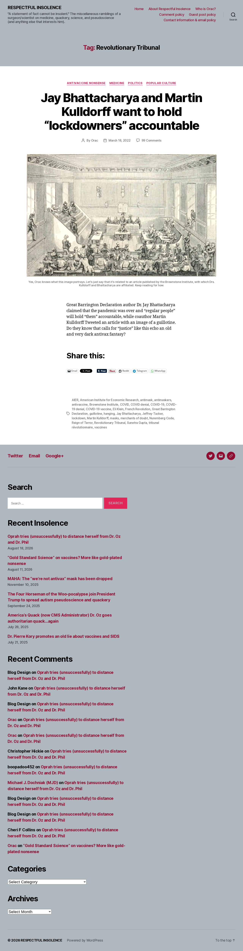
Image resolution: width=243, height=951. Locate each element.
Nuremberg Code (161, 418)
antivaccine (80, 404)
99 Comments (151, 140)
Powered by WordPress (85, 940)
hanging (109, 413)
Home (139, 9)
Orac (94, 140)
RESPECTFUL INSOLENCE (34, 7)
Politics (135, 83)
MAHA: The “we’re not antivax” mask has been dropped (60, 578)
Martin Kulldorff (97, 418)
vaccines (100, 427)
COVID (124, 404)
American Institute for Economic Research (109, 400)
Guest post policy (202, 15)
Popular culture (161, 83)
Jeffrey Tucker (152, 413)
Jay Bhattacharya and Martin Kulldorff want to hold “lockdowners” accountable (121, 111)
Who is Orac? (205, 9)
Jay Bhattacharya (128, 413)
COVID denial (140, 404)
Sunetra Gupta (137, 423)
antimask (146, 400)
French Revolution (137, 409)
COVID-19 (157, 404)
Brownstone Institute (103, 404)
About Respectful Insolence (169, 9)
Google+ (55, 456)
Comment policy (171, 15)
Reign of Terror (82, 423)
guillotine (95, 413)
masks (114, 418)
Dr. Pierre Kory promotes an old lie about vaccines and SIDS (63, 636)
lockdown (78, 418)
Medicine (116, 83)
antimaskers (162, 400)
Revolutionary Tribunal (109, 423)
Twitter (15, 456)
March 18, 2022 (119, 140)
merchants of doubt (134, 418)
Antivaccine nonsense (86, 83)
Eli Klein (118, 409)
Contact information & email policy (190, 20)
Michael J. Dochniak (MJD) (33, 782)
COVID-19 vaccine (98, 409)
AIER (75, 400)
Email (34, 456)
